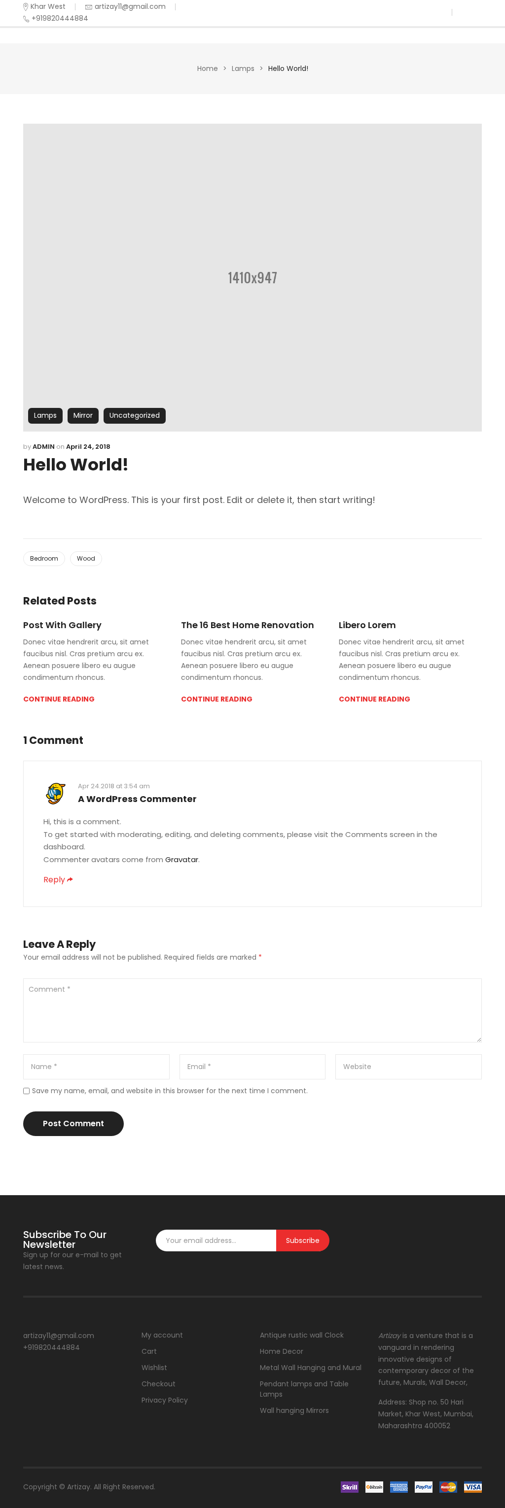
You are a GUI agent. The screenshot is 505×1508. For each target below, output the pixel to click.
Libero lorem (367, 625)
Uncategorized (134, 415)
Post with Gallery (62, 625)
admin (44, 446)
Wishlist (154, 1368)
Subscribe (303, 1240)
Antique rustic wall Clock (302, 1335)
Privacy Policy (165, 1400)
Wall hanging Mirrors (294, 1410)
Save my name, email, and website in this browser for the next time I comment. (170, 1090)
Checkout (159, 1384)
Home (207, 68)
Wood (86, 558)
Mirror (83, 415)
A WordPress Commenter (137, 799)
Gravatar (181, 859)
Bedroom (44, 558)
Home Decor (281, 1351)
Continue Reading (59, 699)
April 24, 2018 (88, 446)
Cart (149, 1351)
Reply (54, 879)
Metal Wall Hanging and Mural (310, 1368)
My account (162, 1335)
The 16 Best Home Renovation (247, 625)
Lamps (243, 68)
